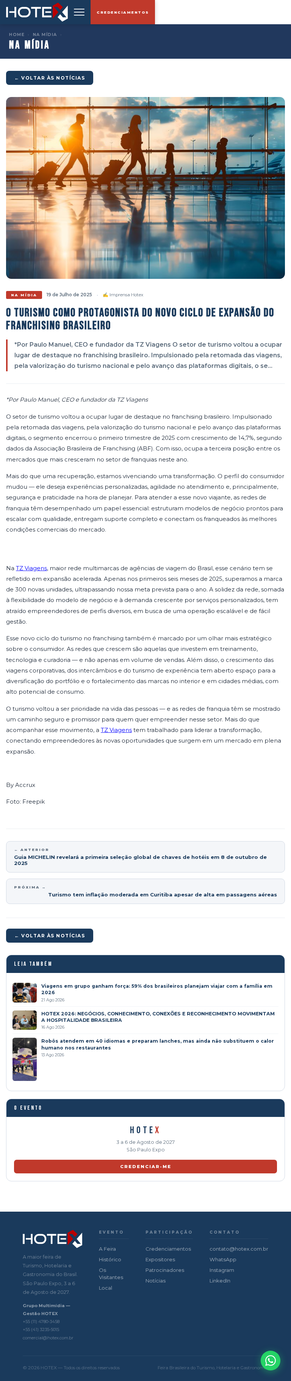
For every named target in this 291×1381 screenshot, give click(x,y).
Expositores (160, 1259)
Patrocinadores (165, 1270)
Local (105, 1288)
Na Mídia (45, 34)
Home (17, 34)
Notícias (156, 1281)
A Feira (107, 1249)
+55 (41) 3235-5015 (41, 1329)
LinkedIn (220, 1281)
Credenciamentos (123, 12)
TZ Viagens (31, 568)
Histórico (110, 1259)
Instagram (222, 1270)
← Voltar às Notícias (49, 78)
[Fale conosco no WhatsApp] (270, 1360)
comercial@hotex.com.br (48, 1337)
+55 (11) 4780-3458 (41, 1321)
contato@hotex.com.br (239, 1249)
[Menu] (79, 12)
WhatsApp (223, 1259)
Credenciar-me (145, 1166)
